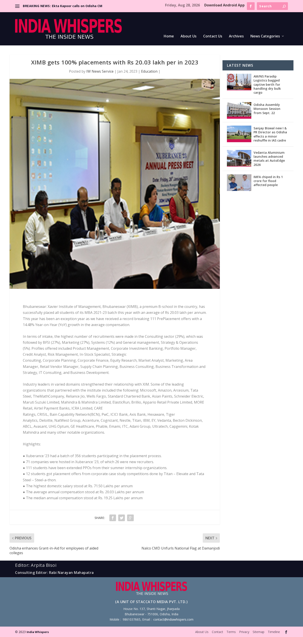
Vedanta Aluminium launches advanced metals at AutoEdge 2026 (269, 158)
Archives (236, 36)
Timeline (274, 632)
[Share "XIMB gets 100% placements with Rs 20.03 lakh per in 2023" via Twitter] (121, 517)
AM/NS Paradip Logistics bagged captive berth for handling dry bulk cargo (267, 84)
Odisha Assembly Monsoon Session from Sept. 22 (267, 109)
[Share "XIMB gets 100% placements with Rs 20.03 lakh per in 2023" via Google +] (130, 517)
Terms (231, 632)
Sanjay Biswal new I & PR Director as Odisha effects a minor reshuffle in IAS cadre (270, 134)
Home (169, 36)
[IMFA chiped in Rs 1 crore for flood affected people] (239, 182)
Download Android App (224, 5)
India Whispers (38, 632)
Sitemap (258, 632)
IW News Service (100, 71)
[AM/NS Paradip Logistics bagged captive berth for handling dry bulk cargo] (239, 82)
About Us (189, 36)
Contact (217, 632)
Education (149, 71)
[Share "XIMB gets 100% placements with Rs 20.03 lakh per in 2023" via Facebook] (112, 517)
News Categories (265, 36)
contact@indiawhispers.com (173, 619)
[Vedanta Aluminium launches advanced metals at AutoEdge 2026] (239, 158)
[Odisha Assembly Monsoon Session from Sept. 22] (239, 110)
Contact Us (212, 36)
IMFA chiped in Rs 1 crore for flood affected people (268, 181)
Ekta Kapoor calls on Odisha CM (77, 6)
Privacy (244, 632)
